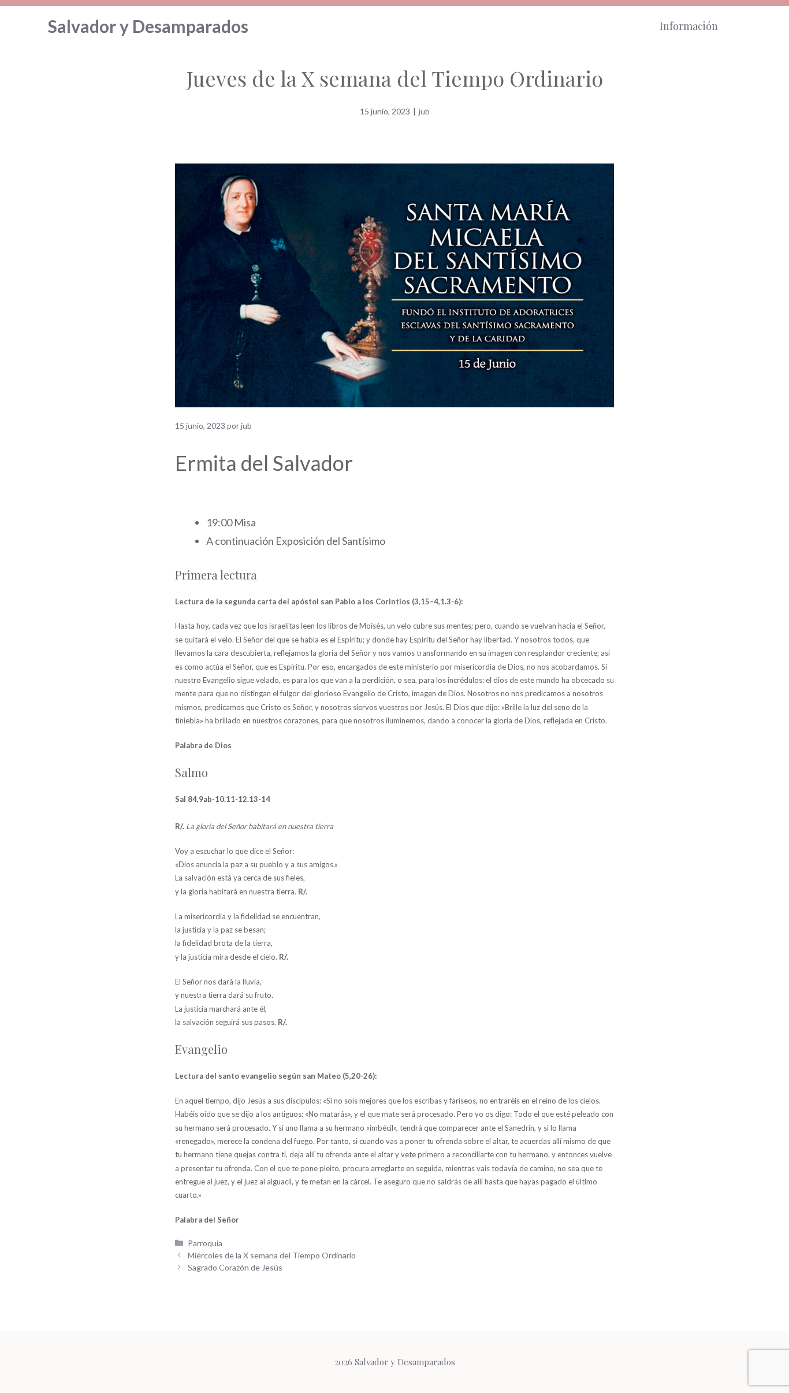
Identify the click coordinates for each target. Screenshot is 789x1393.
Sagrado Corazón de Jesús (235, 1267)
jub (424, 111)
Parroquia (205, 1243)
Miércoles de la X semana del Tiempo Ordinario (272, 1255)
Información (689, 26)
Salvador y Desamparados (148, 26)
